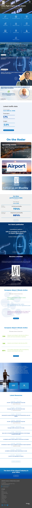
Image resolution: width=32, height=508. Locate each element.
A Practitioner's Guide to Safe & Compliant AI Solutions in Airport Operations (16, 444)
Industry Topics (4, 493)
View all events (26, 155)
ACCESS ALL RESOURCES (16, 461)
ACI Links (3, 499)
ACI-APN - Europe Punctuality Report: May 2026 (16, 421)
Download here (4, 69)
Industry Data (4, 492)
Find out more (5, 155)
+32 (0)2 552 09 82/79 (6, 485)
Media (2, 494)
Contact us (3, 498)
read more (3, 98)
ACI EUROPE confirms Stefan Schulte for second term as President (16, 439)
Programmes (4, 497)
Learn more (16, 318)
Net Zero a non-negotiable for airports (16, 456)
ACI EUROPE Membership (16, 284)
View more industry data (8, 130)
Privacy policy (4, 502)
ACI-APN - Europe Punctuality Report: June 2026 (16, 402)
